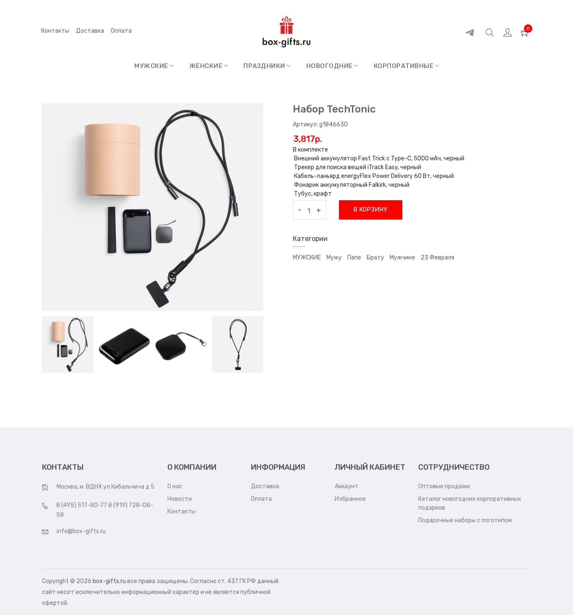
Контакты (55, 30)
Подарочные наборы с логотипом (465, 520)
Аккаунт (346, 486)
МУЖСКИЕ (151, 66)
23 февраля (437, 257)
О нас (174, 486)
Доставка (90, 30)
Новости (179, 498)
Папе (354, 257)
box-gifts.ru (109, 581)
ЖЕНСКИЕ (206, 66)
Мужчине (402, 257)
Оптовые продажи (444, 486)
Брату (375, 257)
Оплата (261, 498)
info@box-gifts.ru (81, 531)
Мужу (334, 257)
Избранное (350, 498)
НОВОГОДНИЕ (330, 66)
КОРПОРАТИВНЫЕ (404, 66)
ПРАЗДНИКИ (264, 66)
